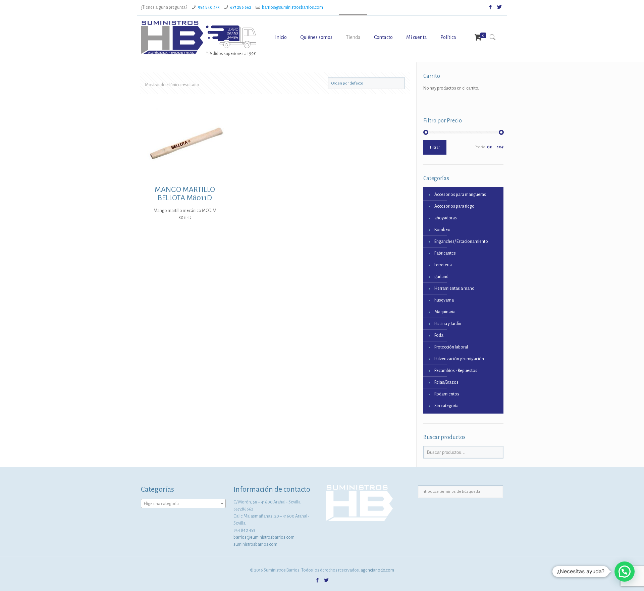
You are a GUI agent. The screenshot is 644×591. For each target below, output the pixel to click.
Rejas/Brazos (446, 382)
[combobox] (183, 503)
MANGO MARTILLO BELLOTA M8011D (185, 193)
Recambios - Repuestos (455, 370)
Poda (438, 335)
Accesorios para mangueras (460, 194)
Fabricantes (445, 253)
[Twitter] (499, 7)
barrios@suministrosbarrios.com (292, 7)
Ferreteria (443, 265)
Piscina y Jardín (447, 323)
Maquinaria (444, 312)
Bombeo (442, 229)
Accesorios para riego (454, 206)
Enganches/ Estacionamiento (461, 241)
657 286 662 (240, 7)
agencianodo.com (377, 570)
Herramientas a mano (454, 288)
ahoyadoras (445, 218)
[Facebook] (490, 7)
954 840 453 (209, 7)
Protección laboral (451, 347)
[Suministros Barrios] (172, 37)
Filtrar (435, 147)
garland (441, 276)
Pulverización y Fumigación (459, 359)
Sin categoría (446, 406)
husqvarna (444, 300)
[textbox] (183, 503)
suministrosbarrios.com (255, 544)
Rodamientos (446, 394)
